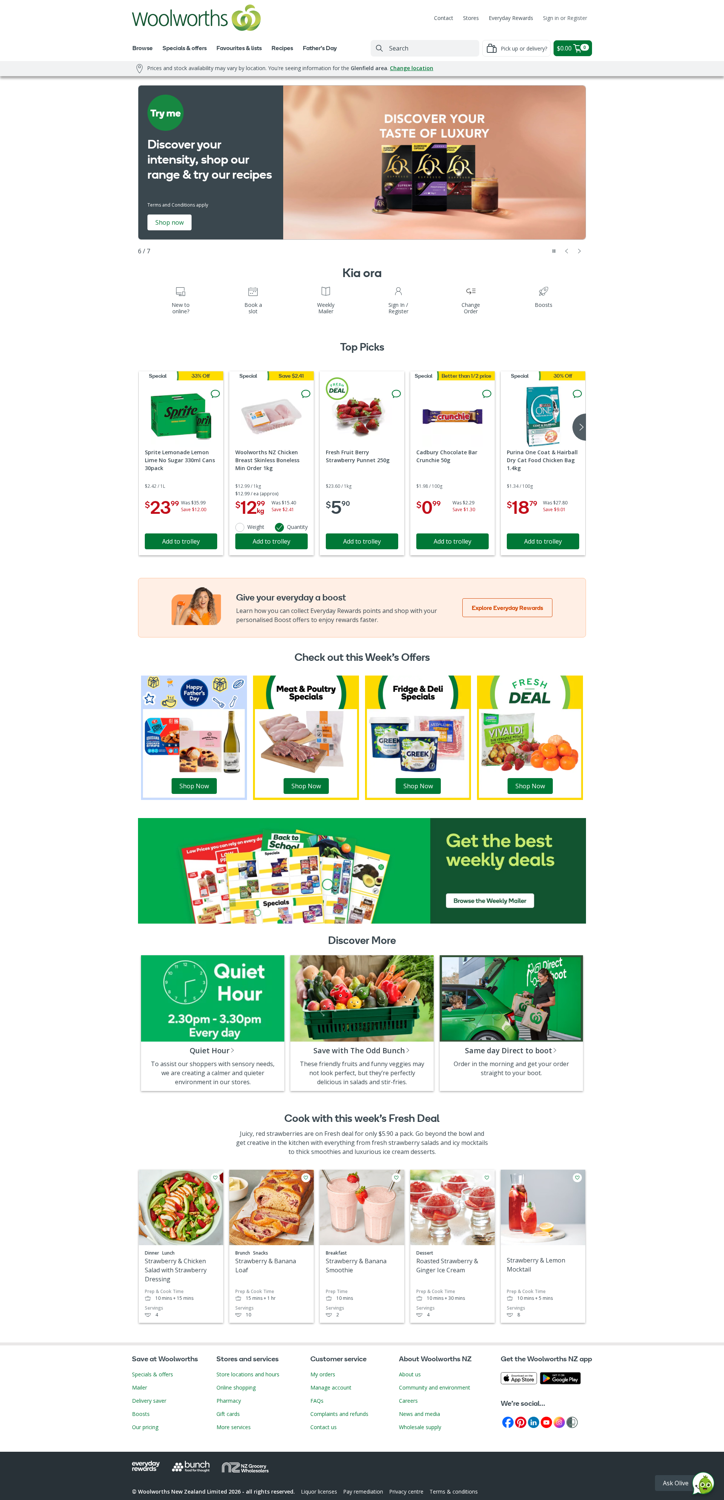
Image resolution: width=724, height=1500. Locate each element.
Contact (443, 17)
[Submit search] (379, 48)
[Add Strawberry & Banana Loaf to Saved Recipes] (306, 1178)
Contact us (323, 1427)
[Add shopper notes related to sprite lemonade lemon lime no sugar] (215, 393)
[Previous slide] (567, 251)
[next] (579, 427)
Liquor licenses (319, 1491)
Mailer (139, 1387)
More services (233, 1427)
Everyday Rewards (511, 17)
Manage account (330, 1387)
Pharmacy (228, 1400)
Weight (255, 526)
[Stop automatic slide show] (554, 251)
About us (410, 1374)
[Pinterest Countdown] (520, 1421)
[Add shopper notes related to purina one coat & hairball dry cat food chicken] (577, 393)
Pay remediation (363, 1491)
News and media (419, 1413)
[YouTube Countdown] (546, 1421)
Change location (411, 68)
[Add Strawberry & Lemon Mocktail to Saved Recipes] (577, 1178)
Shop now (169, 222)
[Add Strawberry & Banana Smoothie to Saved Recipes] (396, 1178)
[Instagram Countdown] (559, 1421)
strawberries (285, 1133)
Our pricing (145, 1427)
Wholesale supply (420, 1427)
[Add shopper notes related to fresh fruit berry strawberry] (396, 393)
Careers (408, 1400)
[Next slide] (579, 251)
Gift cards (228, 1413)
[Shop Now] (194, 737)
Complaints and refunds (339, 1413)
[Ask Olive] (703, 1485)
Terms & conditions (453, 1491)
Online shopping (236, 1387)
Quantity (297, 526)
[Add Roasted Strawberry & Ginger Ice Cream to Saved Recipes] (487, 1178)
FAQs (317, 1400)
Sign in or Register (565, 17)
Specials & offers (152, 1374)
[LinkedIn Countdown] (533, 1421)
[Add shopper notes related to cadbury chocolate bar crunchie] (487, 393)
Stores (471, 17)
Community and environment (434, 1387)
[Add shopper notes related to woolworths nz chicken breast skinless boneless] (306, 393)
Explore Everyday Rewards (507, 608)
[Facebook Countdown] (508, 1421)
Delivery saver (149, 1400)
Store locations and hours (247, 1374)
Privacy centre (406, 1491)
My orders (322, 1374)
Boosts (141, 1413)
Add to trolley (181, 541)
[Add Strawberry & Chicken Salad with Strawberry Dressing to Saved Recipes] (215, 1178)
